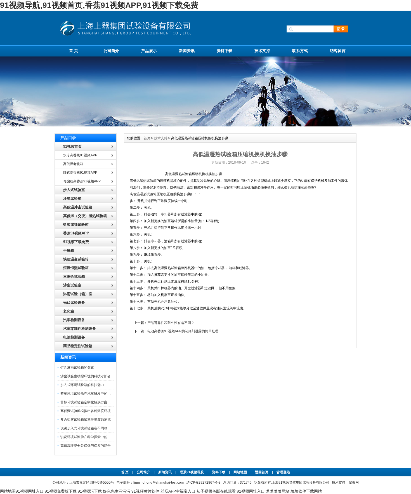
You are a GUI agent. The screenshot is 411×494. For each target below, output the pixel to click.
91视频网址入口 (30, 491)
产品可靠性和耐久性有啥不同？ (170, 323)
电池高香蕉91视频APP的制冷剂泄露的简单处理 (182, 331)
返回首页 (262, 472)
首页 (147, 138)
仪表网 (354, 482)
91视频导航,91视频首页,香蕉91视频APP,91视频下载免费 (99, 5)
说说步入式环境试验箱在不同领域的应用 (90, 428)
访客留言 (338, 50)
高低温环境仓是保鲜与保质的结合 (85, 446)
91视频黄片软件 (145, 491)
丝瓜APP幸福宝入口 (177, 491)
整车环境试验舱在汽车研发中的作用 (87, 394)
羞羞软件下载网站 (306, 491)
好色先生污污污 (116, 491)
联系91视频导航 (192, 472)
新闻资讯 (187, 50)
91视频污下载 (90, 491)
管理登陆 (283, 472)
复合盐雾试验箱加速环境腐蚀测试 (85, 420)
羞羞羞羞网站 (277, 491)
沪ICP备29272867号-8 (203, 482)
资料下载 (224, 50)
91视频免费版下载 (61, 491)
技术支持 (262, 50)
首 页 (73, 50)
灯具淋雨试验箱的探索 (77, 368)
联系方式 (300, 50)
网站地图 (240, 472)
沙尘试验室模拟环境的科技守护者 (85, 376)
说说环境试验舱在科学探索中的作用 (87, 437)
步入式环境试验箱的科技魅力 (82, 385)
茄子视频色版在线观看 (216, 491)
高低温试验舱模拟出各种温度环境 (85, 411)
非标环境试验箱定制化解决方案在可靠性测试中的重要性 (102, 402)
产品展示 (149, 50)
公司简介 (111, 50)
